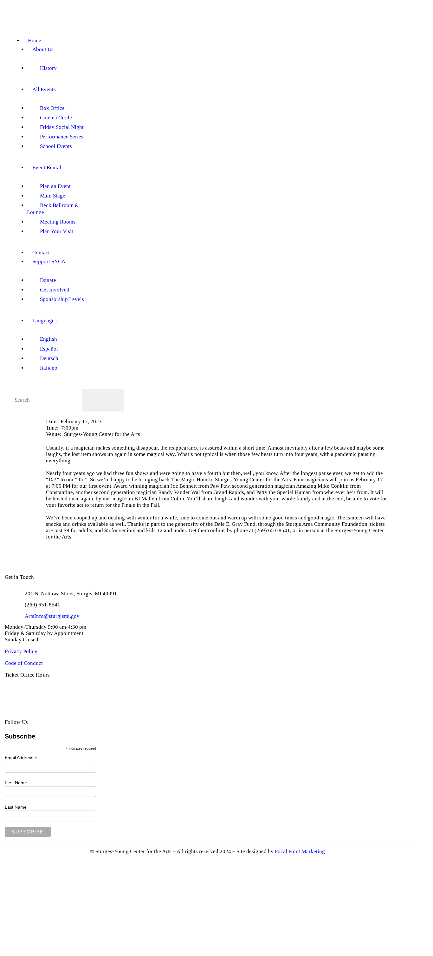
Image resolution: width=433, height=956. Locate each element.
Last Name (16, 807)
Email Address (21, 758)
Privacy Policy (21, 651)
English (48, 339)
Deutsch (49, 358)
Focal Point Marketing (300, 851)
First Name (16, 782)
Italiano (48, 368)
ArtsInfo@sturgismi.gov (52, 616)
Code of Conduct (24, 663)
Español (49, 349)
